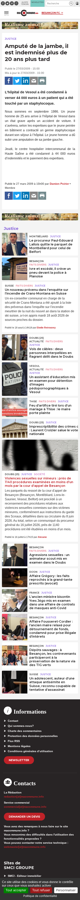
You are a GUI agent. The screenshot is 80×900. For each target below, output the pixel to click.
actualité (36, 341)
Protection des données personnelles (33, 736)
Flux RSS (14, 741)
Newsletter (19, 760)
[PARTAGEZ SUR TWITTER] (17, 81)
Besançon (36, 261)
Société (39, 474)
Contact (13, 720)
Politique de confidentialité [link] (40, 895)
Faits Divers (37, 264)
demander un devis (24, 816)
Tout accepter (16, 890)
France (34, 592)
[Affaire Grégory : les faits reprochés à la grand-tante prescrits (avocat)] (14, 577)
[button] (71, 3)
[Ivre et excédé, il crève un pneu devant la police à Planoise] (14, 266)
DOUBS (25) (36, 337)
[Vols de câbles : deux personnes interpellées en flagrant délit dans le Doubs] (14, 343)
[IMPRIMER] (42, 81)
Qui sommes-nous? (21, 725)
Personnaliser (66, 890)
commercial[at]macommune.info (25, 806)
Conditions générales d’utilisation (30, 751)
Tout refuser (41, 890)
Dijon (33, 571)
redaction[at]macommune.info (24, 796)
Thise (33, 401)
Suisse (9, 285)
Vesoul (34, 365)
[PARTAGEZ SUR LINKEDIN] (25, 81)
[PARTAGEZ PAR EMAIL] (34, 81)
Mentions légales (19, 746)
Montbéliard (38, 236)
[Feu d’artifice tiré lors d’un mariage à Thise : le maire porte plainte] (14, 406)
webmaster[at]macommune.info (25, 846)
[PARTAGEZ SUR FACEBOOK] (9, 81)
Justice (11, 39)
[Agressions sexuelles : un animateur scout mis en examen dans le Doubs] (14, 552)
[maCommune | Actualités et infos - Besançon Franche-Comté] (27, 13)
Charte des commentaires (25, 730)
